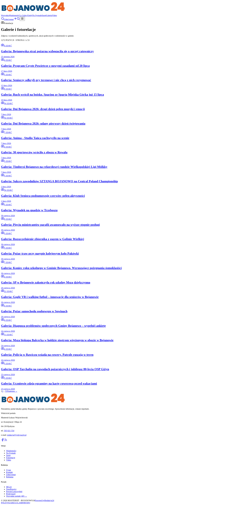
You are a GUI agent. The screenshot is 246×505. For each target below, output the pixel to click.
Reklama (9, 477)
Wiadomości (14, 15)
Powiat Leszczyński (14, 491)
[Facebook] (2, 441)
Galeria (49, 15)
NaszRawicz (11, 489)
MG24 (9, 487)
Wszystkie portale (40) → (16, 496)
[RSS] (5, 441)
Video (54, 15)
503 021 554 (9, 431)
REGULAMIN (18, 503)
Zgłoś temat (11, 474)
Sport (44, 15)
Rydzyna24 (10, 494)
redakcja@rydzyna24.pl (16, 435)
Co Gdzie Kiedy (25, 15)
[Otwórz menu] (22, 19)
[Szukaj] (2, 19)
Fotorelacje (10, 458)
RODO (27, 503)
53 (6, 391)
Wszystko (5, 15)
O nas (8, 470)
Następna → (12, 391)
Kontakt (9, 472)
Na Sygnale (37, 15)
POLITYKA (6, 503)
